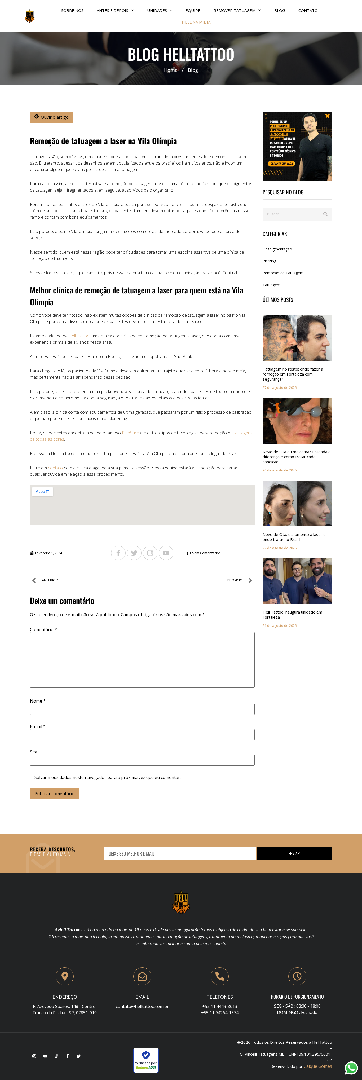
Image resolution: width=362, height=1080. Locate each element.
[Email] (142, 976)
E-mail (38, 726)
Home (171, 70)
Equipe (193, 10)
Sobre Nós (72, 10)
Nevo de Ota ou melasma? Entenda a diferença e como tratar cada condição (296, 456)
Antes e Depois (112, 10)
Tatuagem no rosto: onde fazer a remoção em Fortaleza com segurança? (293, 374)
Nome (38, 701)
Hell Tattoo (79, 336)
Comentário (43, 629)
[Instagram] (150, 553)
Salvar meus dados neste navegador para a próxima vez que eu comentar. (107, 777)
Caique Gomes (318, 1066)
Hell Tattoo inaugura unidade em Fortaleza (292, 614)
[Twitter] (134, 553)
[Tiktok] (56, 1056)
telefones (219, 997)
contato (55, 468)
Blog (279, 10)
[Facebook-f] (118, 553)
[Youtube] (166, 553)
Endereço (64, 997)
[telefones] (220, 976)
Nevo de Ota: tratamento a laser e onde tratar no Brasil (294, 537)
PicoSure (130, 433)
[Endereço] (65, 976)
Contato (308, 10)
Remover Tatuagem (234, 10)
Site (33, 752)
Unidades (157, 10)
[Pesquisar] (325, 214)
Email (142, 997)
